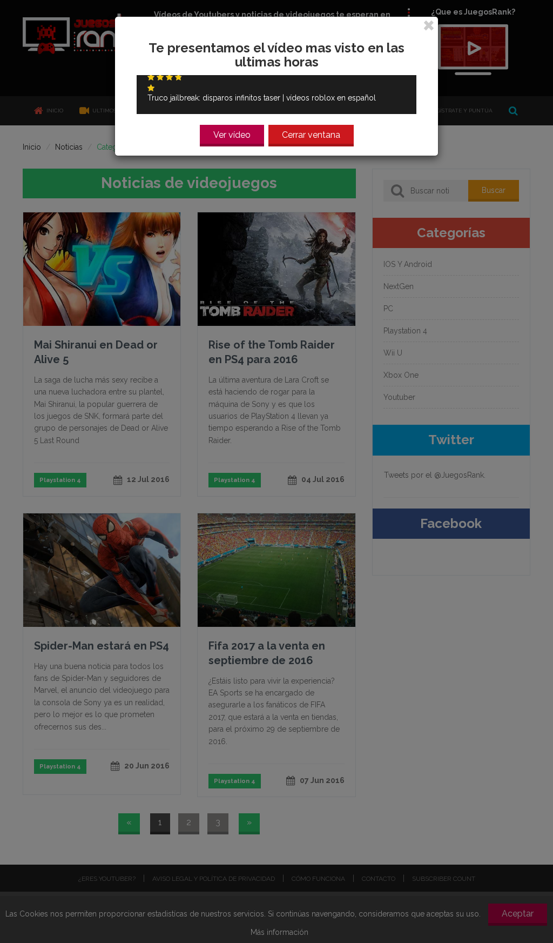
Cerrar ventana (311, 135)
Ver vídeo (232, 135)
